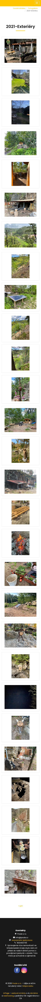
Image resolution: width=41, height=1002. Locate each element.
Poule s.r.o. (17, 983)
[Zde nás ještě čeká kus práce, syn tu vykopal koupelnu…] (20, 758)
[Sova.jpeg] (20, 666)
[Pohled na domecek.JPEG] (20, 420)
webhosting (8, 995)
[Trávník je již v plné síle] (20, 81)
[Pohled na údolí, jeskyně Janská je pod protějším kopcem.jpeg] (20, 235)
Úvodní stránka (19, 8)
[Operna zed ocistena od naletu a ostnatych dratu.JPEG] (20, 820)
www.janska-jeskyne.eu (22, 940)
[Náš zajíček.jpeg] (20, 728)
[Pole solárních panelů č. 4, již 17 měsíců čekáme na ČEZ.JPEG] (20, 604)
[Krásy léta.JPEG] (20, 389)
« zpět (20, 906)
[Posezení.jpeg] (20, 512)
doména (34, 993)
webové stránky (18, 993)
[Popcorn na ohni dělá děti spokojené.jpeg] (20, 851)
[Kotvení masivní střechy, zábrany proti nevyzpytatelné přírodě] (20, 881)
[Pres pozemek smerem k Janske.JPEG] (20, 328)
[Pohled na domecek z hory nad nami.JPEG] (20, 266)
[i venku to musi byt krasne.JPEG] (20, 574)
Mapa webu (28, 986)
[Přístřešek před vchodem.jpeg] (20, 204)
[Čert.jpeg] (20, 451)
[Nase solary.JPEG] (20, 297)
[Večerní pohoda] (20, 112)
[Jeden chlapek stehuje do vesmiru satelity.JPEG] (20, 697)
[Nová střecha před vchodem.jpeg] (20, 481)
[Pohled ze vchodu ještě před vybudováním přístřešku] (20, 174)
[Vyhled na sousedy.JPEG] (20, 358)
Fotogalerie (33, 8)
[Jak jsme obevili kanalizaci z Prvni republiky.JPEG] (20, 789)
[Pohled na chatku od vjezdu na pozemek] (20, 143)
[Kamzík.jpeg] (20, 635)
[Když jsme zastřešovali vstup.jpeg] (20, 51)
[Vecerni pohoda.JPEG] (20, 543)
